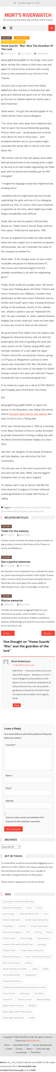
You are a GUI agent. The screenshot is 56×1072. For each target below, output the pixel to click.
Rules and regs (43, 1048)
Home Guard (32, 507)
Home (6, 1045)
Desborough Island (12, 919)
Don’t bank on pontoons (49, 633)
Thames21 (8, 999)
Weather (32, 1005)
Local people (21, 37)
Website (10, 800)
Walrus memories (12, 600)
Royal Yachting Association (15, 968)
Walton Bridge (43, 999)
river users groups (11, 962)
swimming (24, 993)
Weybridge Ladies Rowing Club (17, 1011)
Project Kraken (9, 950)
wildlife (32, 1017)
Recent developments (13, 41)
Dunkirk (22, 926)
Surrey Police (9, 993)
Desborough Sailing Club (36, 919)
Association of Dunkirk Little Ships (18, 901)
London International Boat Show (18, 944)
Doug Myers (8, 926)
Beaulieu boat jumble (12, 907)
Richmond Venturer (12, 956)
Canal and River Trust (29, 913)
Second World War (9, 511)
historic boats (9, 938)
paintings (42, 944)
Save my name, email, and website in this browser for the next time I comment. (25, 819)
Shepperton (30, 974)
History (6, 37)
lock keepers (43, 938)
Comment (11, 744)
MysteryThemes (33, 1040)
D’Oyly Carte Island (39, 926)
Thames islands (24, 999)
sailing (45, 968)
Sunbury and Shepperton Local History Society (24, 987)
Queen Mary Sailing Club (32, 950)
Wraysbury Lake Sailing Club (31, 511)
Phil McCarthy (45, 507)
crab (45, 913)
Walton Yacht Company (13, 1005)
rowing (28, 962)
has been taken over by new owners (28, 414)
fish (28, 932)
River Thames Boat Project (38, 956)
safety (35, 968)
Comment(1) (42, 53)
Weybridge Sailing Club (13, 1017)
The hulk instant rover (9, 633)
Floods (49, 932)
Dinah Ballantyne (18, 507)
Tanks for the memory (15, 531)
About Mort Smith (21, 1045)
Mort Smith (26, 53)
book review (9, 913)
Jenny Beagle (26, 938)
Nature (30, 1048)
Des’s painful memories (15, 562)
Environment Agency (12, 932)
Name (9, 775)
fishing (38, 932)
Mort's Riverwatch (28, 15)
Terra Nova (39, 993)
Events (9, 1048)
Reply (16, 705)
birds (29, 907)
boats (39, 907)
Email (9, 788)
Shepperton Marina (12, 981)
